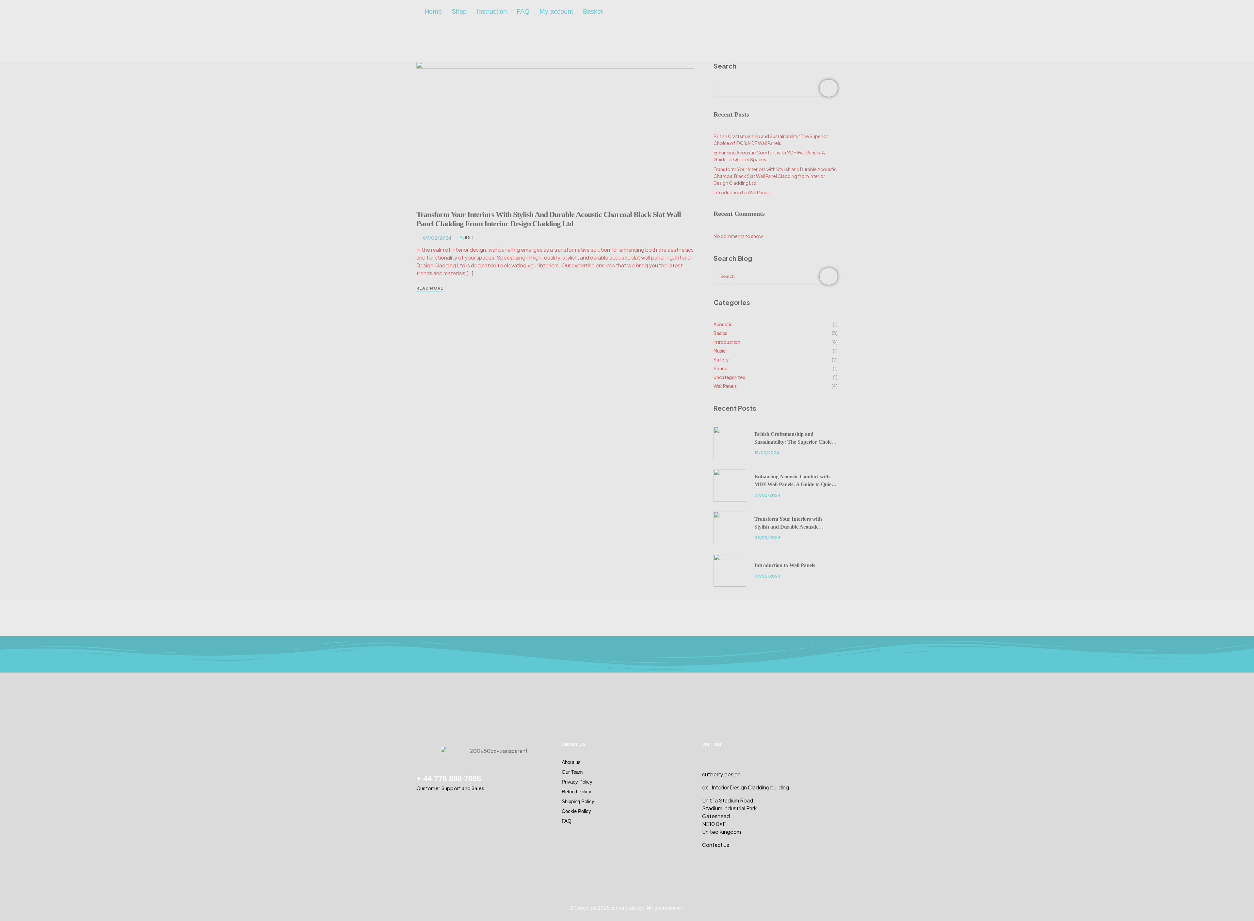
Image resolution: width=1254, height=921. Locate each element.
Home (433, 11)
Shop (459, 11)
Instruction (491, 11)
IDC (469, 237)
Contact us (715, 844)
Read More (429, 288)
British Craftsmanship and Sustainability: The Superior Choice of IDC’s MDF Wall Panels (794, 438)
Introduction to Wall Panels (742, 192)
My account (556, 11)
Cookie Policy (576, 811)
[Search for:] (776, 276)
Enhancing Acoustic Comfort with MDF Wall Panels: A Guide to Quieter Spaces (796, 481)
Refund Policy (576, 791)
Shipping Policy (578, 801)
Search (725, 66)
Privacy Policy (577, 782)
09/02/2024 (437, 238)
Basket (593, 11)
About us (571, 762)
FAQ (523, 11)
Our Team (572, 772)
